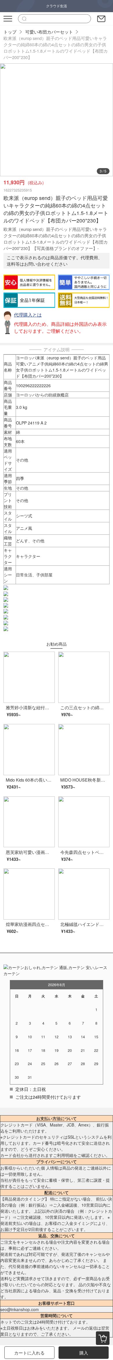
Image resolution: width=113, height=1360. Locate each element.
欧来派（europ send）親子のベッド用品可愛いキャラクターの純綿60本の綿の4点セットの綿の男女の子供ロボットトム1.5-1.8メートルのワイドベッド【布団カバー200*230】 (55, 47)
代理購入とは (28, 314)
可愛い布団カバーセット (49, 32)
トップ (10, 32)
